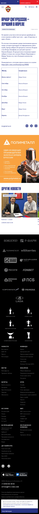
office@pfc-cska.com (10, 487)
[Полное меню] (2, 7)
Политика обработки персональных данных (12, 492)
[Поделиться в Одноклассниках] (36, 126)
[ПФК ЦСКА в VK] (3, 466)
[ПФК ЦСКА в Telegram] (8, 466)
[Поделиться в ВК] (26, 126)
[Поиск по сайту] (26, 7)
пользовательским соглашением (11, 504)
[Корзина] (37, 7)
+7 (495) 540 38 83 (8, 484)
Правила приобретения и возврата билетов (12, 496)
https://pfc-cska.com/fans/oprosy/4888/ (15, 64)
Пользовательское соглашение (9, 494)
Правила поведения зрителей (9, 499)
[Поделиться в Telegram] (31, 126)
